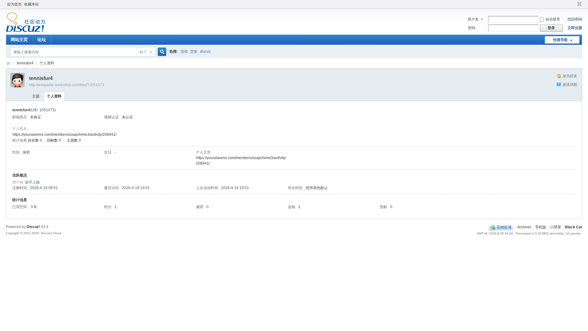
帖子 (143, 52)
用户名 (473, 19)
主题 (36, 96)
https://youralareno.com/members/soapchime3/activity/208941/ (64, 134)
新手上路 (32, 182)
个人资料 (54, 96)
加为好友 (570, 76)
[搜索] (161, 51)
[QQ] (500, 227)
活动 (184, 51)
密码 (471, 28)
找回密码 (574, 19)
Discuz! (33, 227)
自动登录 (552, 19)
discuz (205, 51)
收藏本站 (31, 4)
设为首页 (14, 4)
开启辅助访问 (573, 4)
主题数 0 (74, 140)
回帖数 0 (54, 140)
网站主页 (19, 39)
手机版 (540, 227)
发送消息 (570, 84)
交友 (194, 51)
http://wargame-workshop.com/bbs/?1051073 (66, 85)
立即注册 (574, 28)
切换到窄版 (578, 4)
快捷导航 (560, 40)
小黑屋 (555, 227)
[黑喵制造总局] (25, 31)
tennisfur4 (25, 63)
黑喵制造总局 (8, 63)
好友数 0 (35, 140)
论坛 (41, 39)
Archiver (524, 227)
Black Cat (573, 227)
